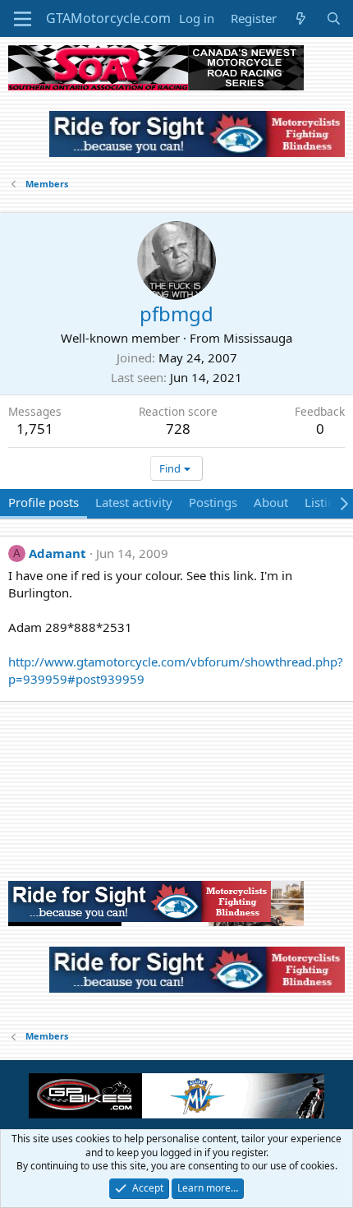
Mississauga (257, 338)
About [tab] (271, 502)
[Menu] (22, 18)
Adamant (57, 553)
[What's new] (301, 18)
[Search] (334, 18)
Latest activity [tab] (133, 502)
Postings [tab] (213, 502)
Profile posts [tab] (43, 502)
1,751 (34, 428)
